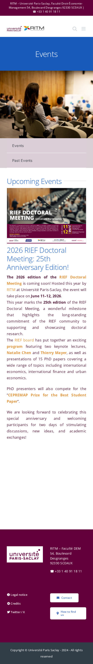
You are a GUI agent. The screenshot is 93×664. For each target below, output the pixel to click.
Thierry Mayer (54, 352)
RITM (11, 289)
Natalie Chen (19, 352)
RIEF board (24, 340)
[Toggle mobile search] (74, 28)
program (15, 346)
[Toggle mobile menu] (83, 28)
